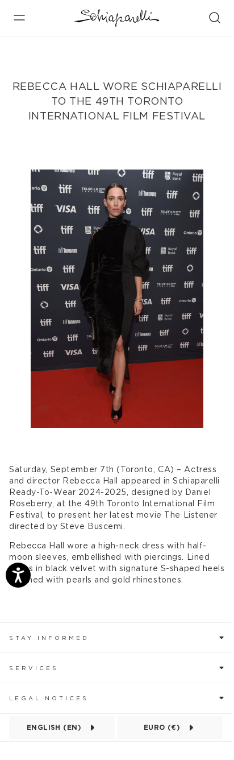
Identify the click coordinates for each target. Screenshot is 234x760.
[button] (117, 637)
